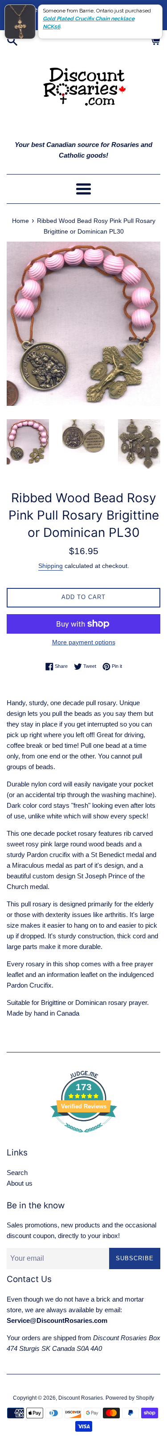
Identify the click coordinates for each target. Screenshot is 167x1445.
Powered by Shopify (130, 1398)
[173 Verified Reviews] (84, 1137)
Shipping (50, 565)
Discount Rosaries (80, 1398)
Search (17, 1172)
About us (20, 1183)
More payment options (83, 642)
